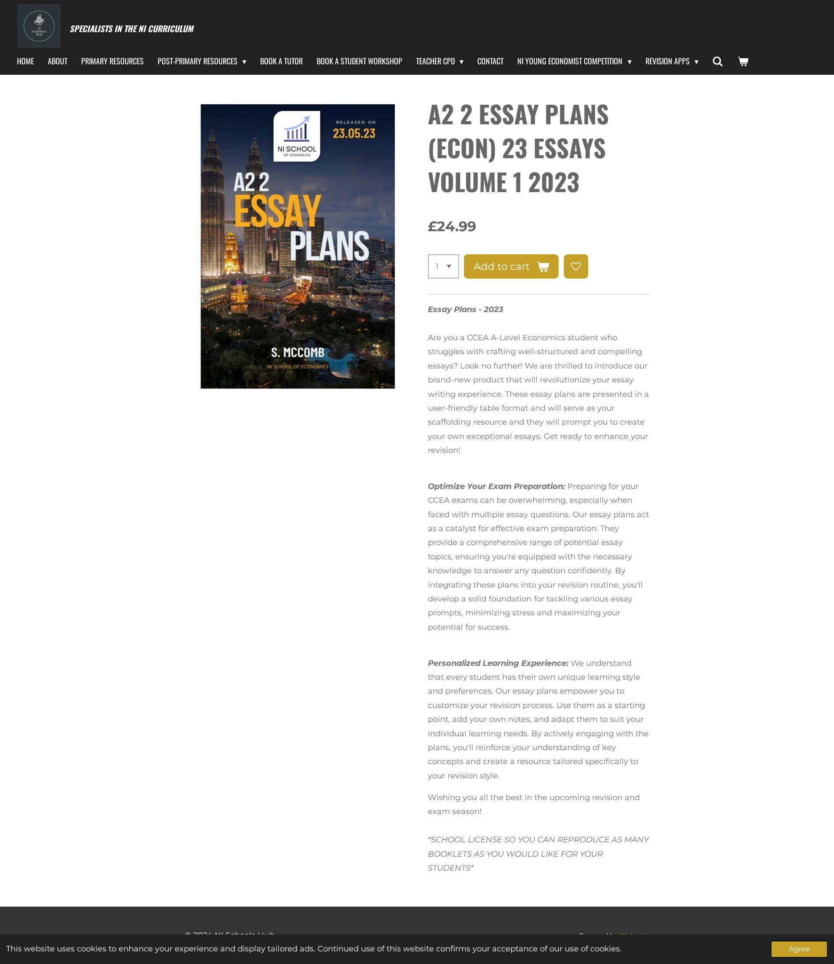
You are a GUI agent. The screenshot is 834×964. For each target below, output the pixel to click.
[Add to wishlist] (576, 266)
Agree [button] (799, 948)
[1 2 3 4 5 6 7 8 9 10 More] (443, 266)
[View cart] (742, 61)
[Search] (718, 61)
